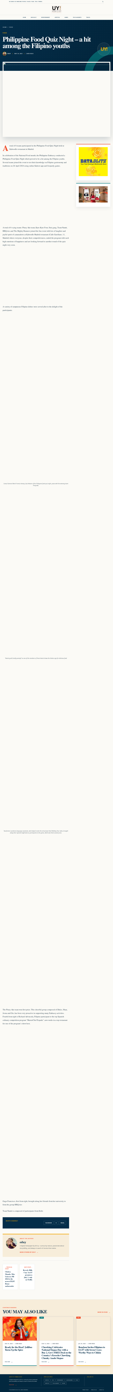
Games (66, 17)
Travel (88, 17)
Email (62, 1223)
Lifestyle (57, 17)
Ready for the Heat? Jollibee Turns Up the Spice (18, 1348)
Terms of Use (94, 1389)
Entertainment (45, 17)
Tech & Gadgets (77, 17)
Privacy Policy (86, 1389)
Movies (63, 1383)
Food (11, 27)
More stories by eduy (28, 1252)
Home (24, 17)
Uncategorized (69, 1380)
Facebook (48, 1223)
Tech (53, 1380)
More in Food (103, 1312)
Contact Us (101, 1389)
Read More (7, 1361)
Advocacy (33, 17)
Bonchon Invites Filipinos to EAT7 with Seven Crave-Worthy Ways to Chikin (91, 1349)
